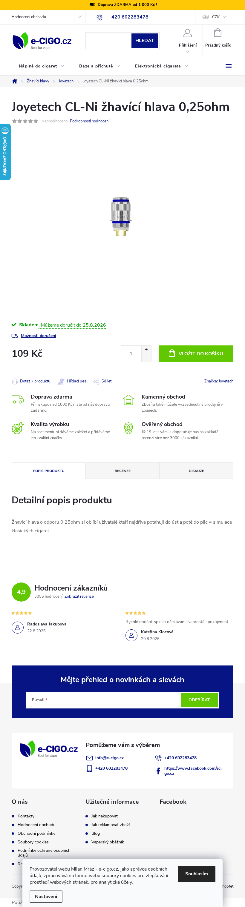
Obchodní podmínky (36, 833)
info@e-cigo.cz (109, 758)
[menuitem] (42, 66)
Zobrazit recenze (79, 596)
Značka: (218, 381)
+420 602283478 (180, 758)
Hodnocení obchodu (29, 17)
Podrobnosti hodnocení (89, 121)
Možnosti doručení (38, 336)
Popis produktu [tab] (49, 470)
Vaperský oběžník (107, 842)
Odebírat (199, 700)
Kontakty (26, 816)
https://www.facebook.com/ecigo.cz (193, 770)
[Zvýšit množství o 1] (146, 350)
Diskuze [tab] (196, 470)
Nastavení (46, 896)
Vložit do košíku (201, 353)
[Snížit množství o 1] (146, 358)
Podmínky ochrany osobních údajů (44, 853)
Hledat (144, 40)
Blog (95, 833)
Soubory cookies (33, 842)
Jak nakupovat (104, 816)
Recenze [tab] (123, 470)
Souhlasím (196, 874)
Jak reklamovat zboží (110, 825)
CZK (216, 17)
